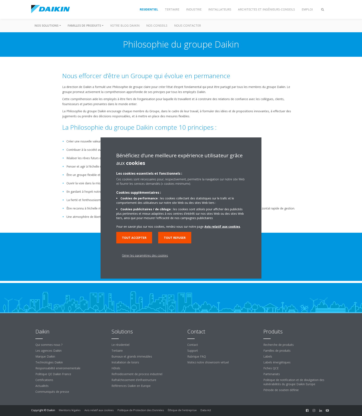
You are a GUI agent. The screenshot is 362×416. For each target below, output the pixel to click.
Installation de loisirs (125, 362)
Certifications (44, 380)
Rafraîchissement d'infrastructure (133, 380)
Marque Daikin (45, 356)
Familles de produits (277, 351)
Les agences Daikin (48, 351)
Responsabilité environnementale (57, 368)
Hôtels (115, 368)
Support (192, 351)
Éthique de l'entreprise (182, 410)
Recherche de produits (278, 345)
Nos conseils (156, 25)
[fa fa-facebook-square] (307, 410)
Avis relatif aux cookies (99, 410)
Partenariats (271, 374)
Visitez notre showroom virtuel (208, 362)
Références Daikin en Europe (131, 386)
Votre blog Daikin (125, 25)
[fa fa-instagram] (314, 410)
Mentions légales (70, 410)
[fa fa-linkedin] (320, 410)
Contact (192, 345)
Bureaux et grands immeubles (131, 356)
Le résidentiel (120, 345)
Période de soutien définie (281, 390)
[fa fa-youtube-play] (327, 410)
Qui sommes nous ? (48, 345)
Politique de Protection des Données (141, 410)
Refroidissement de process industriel (136, 374)
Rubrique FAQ (196, 356)
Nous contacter (187, 25)
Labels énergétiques (277, 362)
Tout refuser (175, 238)
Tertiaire (117, 351)
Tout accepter (134, 238)
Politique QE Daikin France (53, 374)
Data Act (205, 410)
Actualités (42, 386)
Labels (267, 356)
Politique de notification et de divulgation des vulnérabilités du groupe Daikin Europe (293, 382)
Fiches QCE (271, 368)
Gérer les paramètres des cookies (145, 255)
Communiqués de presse (52, 392)
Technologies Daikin (49, 362)
